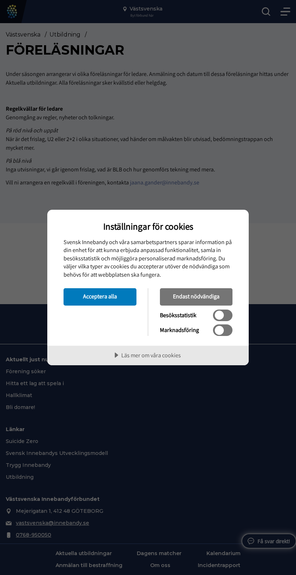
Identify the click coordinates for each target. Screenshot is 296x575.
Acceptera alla (100, 296)
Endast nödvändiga (196, 296)
